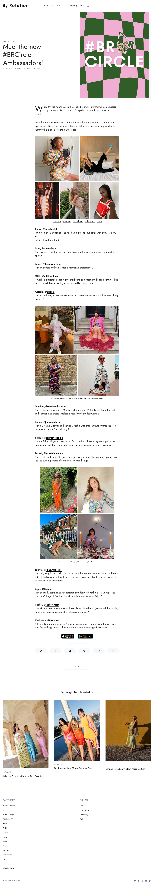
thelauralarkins (78, 221)
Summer (6, 850)
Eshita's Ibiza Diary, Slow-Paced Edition (125, 768)
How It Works (58, 6)
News (5, 841)
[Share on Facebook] (55, 650)
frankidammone (97, 398)
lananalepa (67, 221)
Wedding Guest (8, 868)
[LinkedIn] (146, 881)
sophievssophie (84, 398)
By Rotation (36, 68)
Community (72, 6)
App (4, 810)
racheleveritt (83, 562)
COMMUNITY (8, 819)
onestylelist (57, 221)
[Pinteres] (149, 881)
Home (47, 6)
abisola (99, 221)
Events (5, 823)
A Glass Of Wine (9, 806)
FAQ (82, 6)
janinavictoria (72, 398)
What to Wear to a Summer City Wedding (23, 775)
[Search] (87, 6)
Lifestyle (5, 832)
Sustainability (7, 855)
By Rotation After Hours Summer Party (73, 768)
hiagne (74, 562)
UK (4, 859)
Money (5, 837)
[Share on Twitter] (41, 650)
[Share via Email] (99, 650)
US (4, 864)
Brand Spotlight (8, 815)
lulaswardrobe (64, 562)
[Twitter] (135, 881)
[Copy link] (113, 650)
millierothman (90, 221)
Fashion (13, 41)
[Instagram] (142, 881)
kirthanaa (93, 562)
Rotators (6, 41)
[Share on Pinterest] (84, 650)
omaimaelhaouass (58, 398)
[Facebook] (138, 881)
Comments (77, 666)
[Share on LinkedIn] (70, 650)
